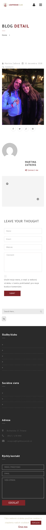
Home (4, 35)
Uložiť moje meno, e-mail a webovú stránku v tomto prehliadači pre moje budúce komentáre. (21, 283)
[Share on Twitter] (19, 128)
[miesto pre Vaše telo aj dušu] (12, 5)
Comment (9, 67)
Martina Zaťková (12, 63)
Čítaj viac (23, 526)
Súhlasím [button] (36, 523)
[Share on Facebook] (13, 128)
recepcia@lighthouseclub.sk (19, 441)
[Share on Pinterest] (32, 128)
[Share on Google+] (26, 128)
